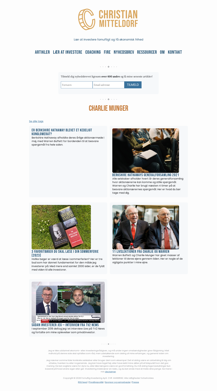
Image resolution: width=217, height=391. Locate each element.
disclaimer (110, 371)
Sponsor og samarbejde (117, 382)
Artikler (42, 52)
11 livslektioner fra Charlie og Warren (140, 251)
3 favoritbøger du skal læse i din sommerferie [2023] (65, 253)
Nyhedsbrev (124, 52)
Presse (135, 382)
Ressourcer (147, 52)
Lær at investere (67, 52)
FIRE (107, 52)
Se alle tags (36, 121)
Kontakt (175, 52)
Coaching (93, 52)
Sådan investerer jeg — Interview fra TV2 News (65, 325)
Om (162, 52)
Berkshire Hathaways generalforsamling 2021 (145, 175)
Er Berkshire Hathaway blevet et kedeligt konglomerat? (62, 132)
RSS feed (82, 382)
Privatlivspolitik (96, 382)
